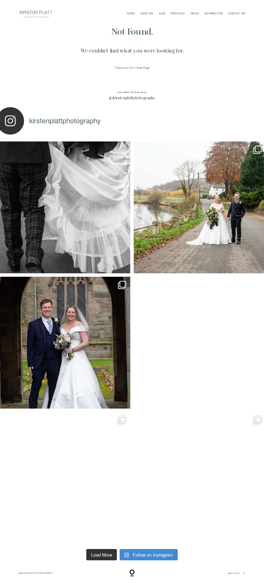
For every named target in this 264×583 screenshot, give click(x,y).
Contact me (236, 14)
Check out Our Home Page (132, 68)
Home (131, 14)
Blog (162, 14)
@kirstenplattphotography (132, 98)
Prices (194, 14)
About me (146, 14)
